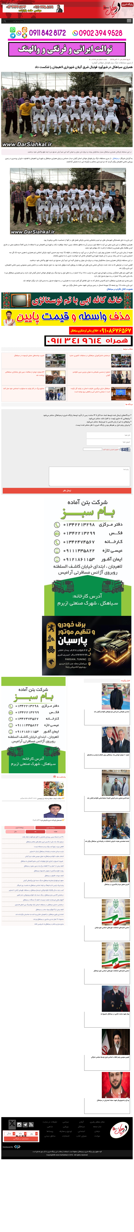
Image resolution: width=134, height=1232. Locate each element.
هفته (55, 831)
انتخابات (65, 1136)
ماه (35, 831)
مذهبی (50, 1127)
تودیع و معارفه (65, 1131)
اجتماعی (81, 1131)
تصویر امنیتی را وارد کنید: (110, 449)
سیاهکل (81, 1127)
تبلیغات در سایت (50, 1122)
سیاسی (66, 1122)
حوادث (97, 1136)
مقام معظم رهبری (97, 1122)
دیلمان (97, 1131)
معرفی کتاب (81, 1136)
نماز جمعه (97, 1127)
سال (15, 831)
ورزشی (65, 1127)
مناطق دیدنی (49, 1136)
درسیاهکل (116, 158)
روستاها (50, 1131)
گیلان (81, 1122)
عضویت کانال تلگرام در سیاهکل (120, 289)
